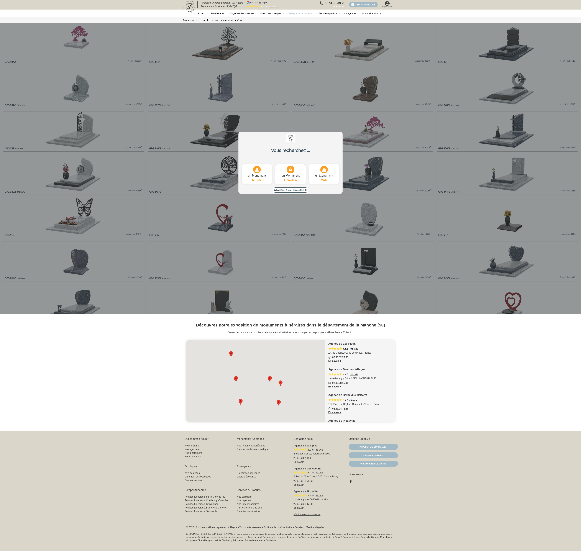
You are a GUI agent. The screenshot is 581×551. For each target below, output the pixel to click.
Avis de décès (217, 13)
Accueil (201, 13)
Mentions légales (315, 527)
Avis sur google (264, 4)
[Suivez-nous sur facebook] (352, 481)
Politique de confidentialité (277, 527)
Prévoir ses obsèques (270, 13)
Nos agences (349, 13)
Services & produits (328, 13)
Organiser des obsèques (242, 13)
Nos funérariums (370, 13)
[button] (236, 379)
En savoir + (334, 361)
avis (273, 6)
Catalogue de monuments (299, 13)
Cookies (298, 527)
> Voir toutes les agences (307, 514)
